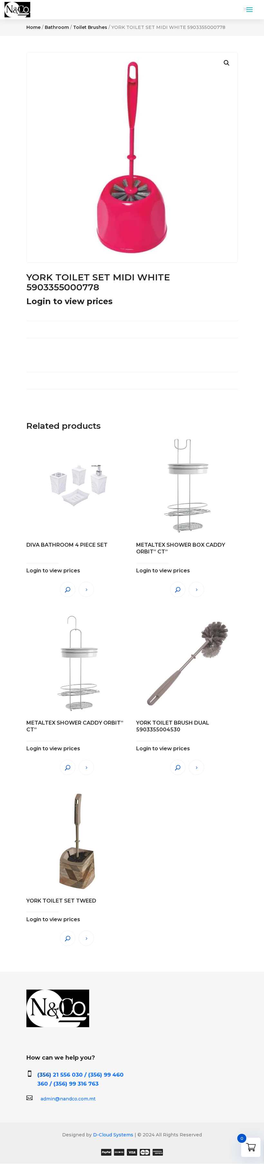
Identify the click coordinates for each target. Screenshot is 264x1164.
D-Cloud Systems (112, 1135)
